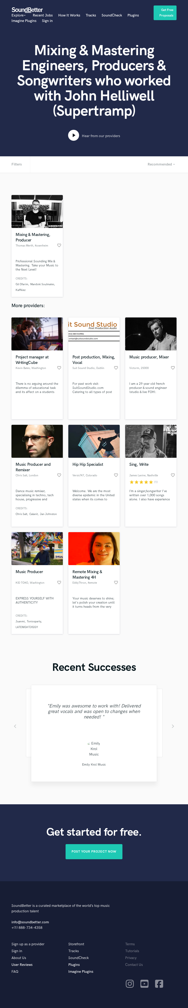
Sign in (47, 21)
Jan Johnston (48, 514)
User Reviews (22, 965)
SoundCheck (112, 15)
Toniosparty (34, 621)
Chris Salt (21, 514)
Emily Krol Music (94, 765)
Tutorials (132, 951)
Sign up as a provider (27, 944)
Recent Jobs (43, 15)
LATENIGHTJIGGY (27, 627)
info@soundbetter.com (30, 922)
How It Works (69, 15)
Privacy (131, 958)
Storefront (76, 944)
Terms (130, 944)
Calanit (33, 514)
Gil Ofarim (22, 284)
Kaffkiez (20, 290)
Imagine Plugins (23, 21)
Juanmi (20, 621)
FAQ (14, 972)
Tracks (91, 15)
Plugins (133, 15)
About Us (18, 958)
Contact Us (134, 965)
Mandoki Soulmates (42, 284)
